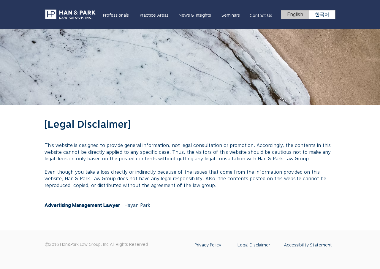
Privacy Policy (208, 245)
